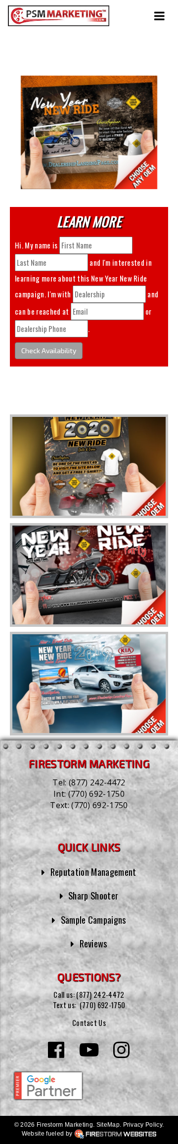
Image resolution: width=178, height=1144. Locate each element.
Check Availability (48, 350)
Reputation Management (93, 871)
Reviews (93, 943)
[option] (89, 466)
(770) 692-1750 (96, 793)
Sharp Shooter (93, 895)
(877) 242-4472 (97, 782)
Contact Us (89, 1023)
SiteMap (108, 1124)
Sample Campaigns (93, 919)
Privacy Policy (142, 1124)
